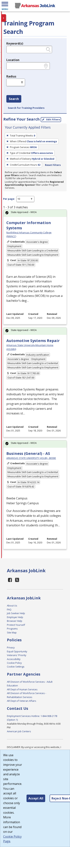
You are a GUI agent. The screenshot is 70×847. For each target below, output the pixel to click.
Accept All (35, 798)
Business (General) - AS (28, 453)
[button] (5, 5)
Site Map (12, 632)
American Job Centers (19, 731)
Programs (12, 628)
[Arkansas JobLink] (35, 5)
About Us (12, 605)
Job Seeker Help (16, 613)
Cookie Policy (14, 662)
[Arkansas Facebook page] (10, 580)
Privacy (11, 647)
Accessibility (13, 659)
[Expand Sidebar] (3, 18)
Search (14, 99)
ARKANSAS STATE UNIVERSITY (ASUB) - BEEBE (31, 458)
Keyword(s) (14, 43)
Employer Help (15, 617)
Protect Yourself (16, 624)
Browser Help (14, 621)
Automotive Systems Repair (33, 340)
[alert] (35, 213)
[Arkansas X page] (17, 580)
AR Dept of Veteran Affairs (21, 700)
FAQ (9, 609)
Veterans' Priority (16, 655)
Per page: (9, 198)
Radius (11, 76)
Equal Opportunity (17, 651)
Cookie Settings (15, 666)
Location (12, 60)
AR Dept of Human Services (22, 689)
